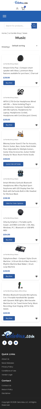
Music (16, 64)
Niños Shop (23, 291)
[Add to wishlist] (36, 83)
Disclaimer (6, 393)
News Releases (8, 363)
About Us (5, 359)
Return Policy (7, 389)
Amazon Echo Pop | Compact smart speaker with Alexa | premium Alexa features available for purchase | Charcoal (20, 71)
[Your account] (17, 8)
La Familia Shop (14, 33)
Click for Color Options (14, 203)
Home (4, 33)
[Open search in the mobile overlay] (20, 26)
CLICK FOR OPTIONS (13, 164)
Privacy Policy (7, 367)
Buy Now (9, 83)
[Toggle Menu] (4, 16)
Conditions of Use (9, 370)
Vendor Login (7, 374)
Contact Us (6, 385)
